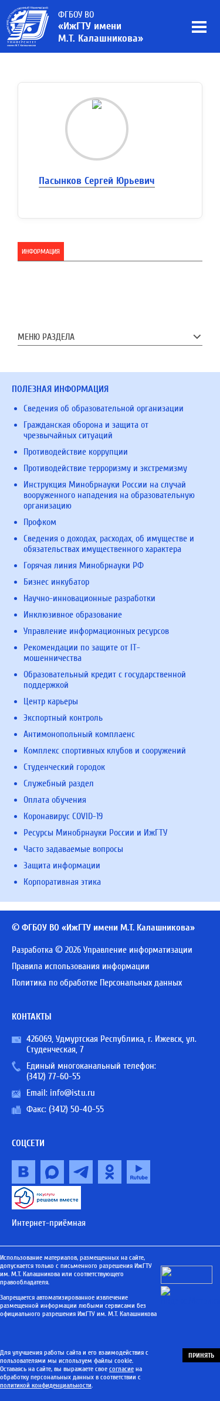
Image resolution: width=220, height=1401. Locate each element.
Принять (201, 1355)
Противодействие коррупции (75, 451)
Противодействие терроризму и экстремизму (105, 468)
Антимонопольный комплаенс (79, 734)
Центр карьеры (50, 701)
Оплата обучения (54, 800)
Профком (39, 522)
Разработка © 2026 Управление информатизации (102, 950)
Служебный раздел (58, 783)
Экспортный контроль (63, 718)
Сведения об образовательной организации (103, 408)
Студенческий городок (64, 767)
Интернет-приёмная (49, 1223)
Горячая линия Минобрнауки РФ (83, 565)
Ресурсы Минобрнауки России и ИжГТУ (95, 832)
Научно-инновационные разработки (89, 598)
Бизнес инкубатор (56, 582)
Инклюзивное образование (72, 614)
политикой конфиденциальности (46, 1385)
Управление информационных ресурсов (96, 631)
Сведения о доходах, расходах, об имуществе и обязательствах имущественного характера (108, 543)
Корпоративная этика (62, 882)
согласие (121, 1369)
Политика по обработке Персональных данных (97, 982)
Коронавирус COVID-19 (63, 816)
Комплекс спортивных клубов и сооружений (104, 750)
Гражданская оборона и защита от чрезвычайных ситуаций (85, 430)
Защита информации (61, 865)
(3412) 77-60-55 (53, 1076)
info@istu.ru (72, 1093)
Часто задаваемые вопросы (73, 849)
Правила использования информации (81, 966)
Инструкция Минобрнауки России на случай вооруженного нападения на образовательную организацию (109, 495)
